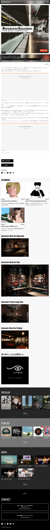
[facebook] (8, 173)
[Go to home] (6, 2)
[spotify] (2, 173)
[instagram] (13, 173)
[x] (5, 173)
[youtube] (10, 173)
